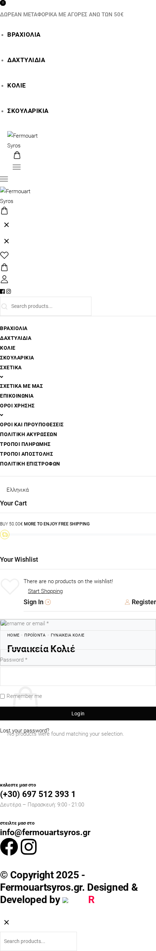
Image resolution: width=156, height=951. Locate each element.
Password (13, 660)
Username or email (24, 623)
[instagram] (8, 291)
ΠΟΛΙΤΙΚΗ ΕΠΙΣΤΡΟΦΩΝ (30, 464)
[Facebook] (9, 847)
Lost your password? (24, 730)
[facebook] (2, 291)
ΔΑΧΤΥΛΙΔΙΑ (26, 60)
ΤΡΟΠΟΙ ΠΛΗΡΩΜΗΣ (25, 444)
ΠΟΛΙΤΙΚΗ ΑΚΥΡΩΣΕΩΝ (28, 434)
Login (78, 713)
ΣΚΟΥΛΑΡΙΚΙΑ (28, 110)
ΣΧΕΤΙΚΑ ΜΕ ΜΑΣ (21, 386)
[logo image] (27, 140)
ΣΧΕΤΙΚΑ (11, 367)
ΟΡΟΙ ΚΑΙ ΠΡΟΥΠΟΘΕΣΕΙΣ (32, 424)
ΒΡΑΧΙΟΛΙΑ (24, 34)
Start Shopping (45, 591)
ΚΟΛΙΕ (16, 85)
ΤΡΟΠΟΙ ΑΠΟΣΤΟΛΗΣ (26, 454)
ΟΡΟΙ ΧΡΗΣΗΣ (17, 406)
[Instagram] (29, 847)
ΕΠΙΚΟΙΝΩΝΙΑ (17, 396)
